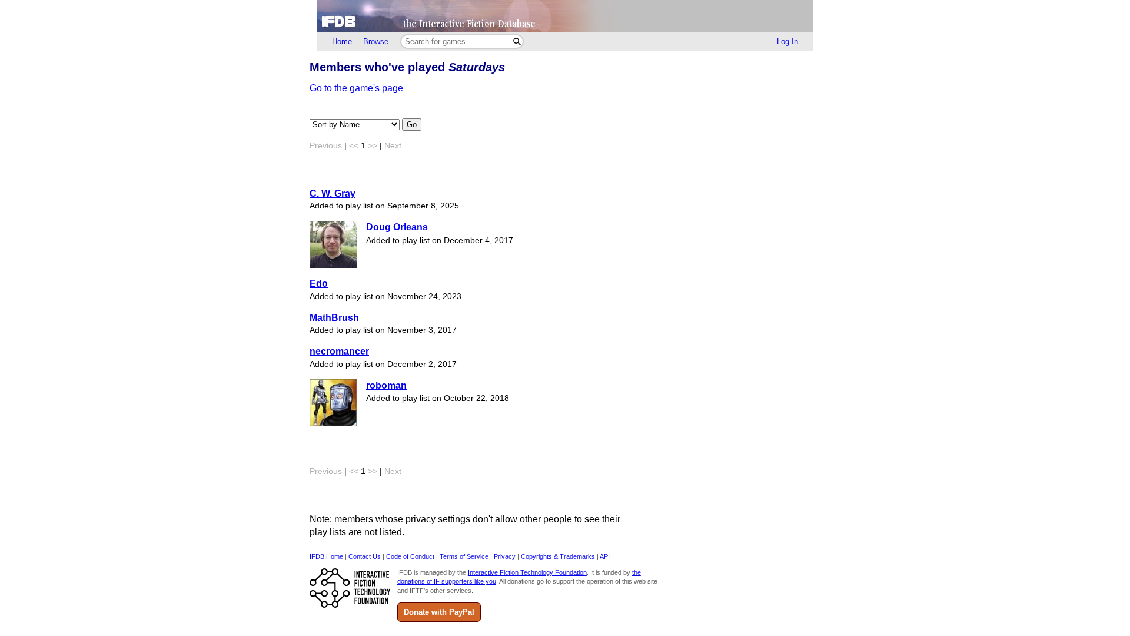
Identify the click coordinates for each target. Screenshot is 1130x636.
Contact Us (364, 556)
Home (342, 41)
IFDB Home (326, 556)
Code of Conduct (410, 556)
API (605, 556)
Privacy (505, 556)
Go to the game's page (356, 88)
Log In (787, 41)
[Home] (565, 16)
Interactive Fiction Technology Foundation (527, 572)
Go (412, 124)
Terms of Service (464, 556)
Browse (375, 41)
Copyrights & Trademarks (558, 556)
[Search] (517, 41)
